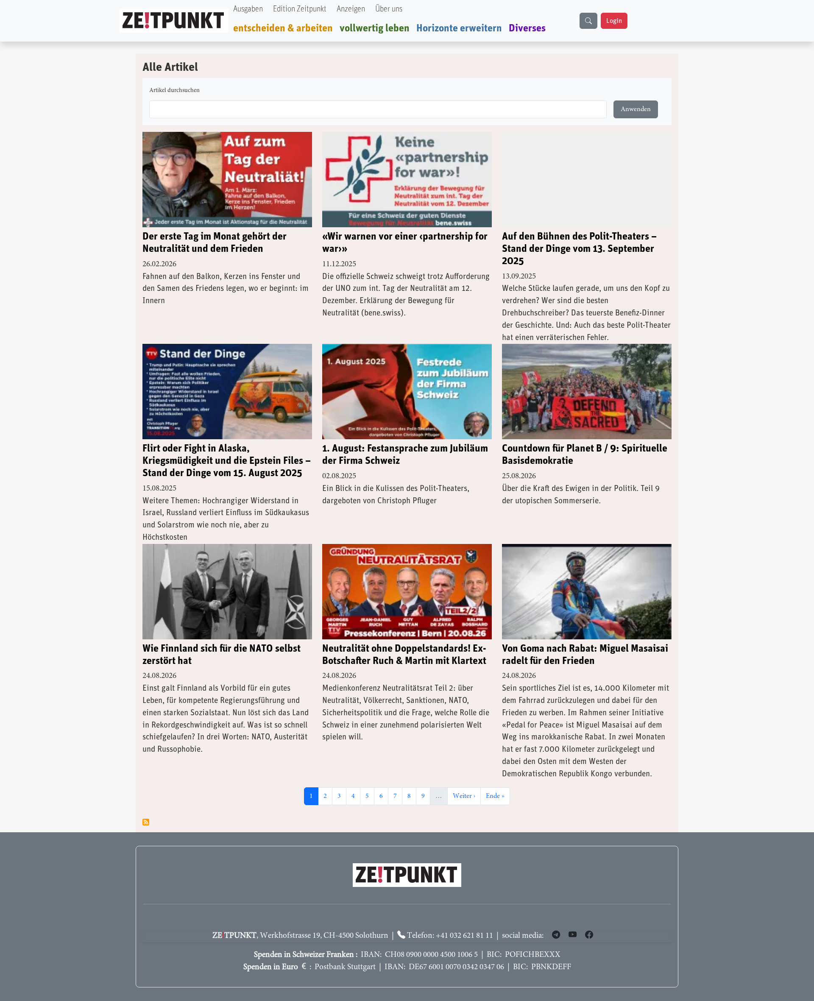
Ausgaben (248, 9)
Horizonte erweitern (459, 28)
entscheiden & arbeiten (283, 28)
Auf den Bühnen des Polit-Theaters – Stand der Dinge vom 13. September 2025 (579, 248)
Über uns (388, 9)
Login (614, 20)
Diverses (527, 28)
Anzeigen (351, 9)
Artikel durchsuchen (174, 91)
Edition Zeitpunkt (299, 9)
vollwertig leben (375, 28)
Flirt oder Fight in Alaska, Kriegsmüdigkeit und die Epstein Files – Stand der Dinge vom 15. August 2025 (226, 460)
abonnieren (145, 822)
